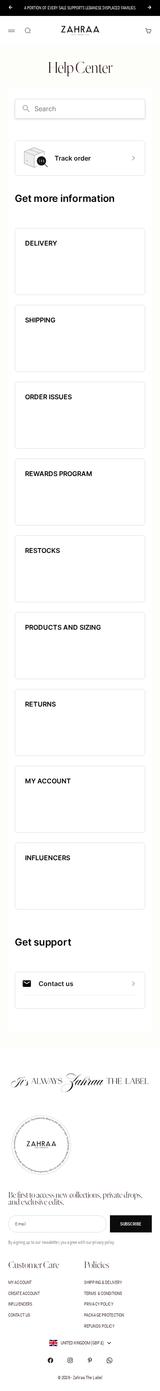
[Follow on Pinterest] (90, 1360)
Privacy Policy (98, 1304)
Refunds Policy (99, 1326)
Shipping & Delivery (103, 1282)
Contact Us (19, 1315)
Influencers (20, 1304)
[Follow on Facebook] (50, 1360)
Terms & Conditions (103, 1293)
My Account (20, 1282)
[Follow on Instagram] (70, 1360)
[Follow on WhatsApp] (109, 1360)
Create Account (24, 1293)
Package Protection (104, 1315)
